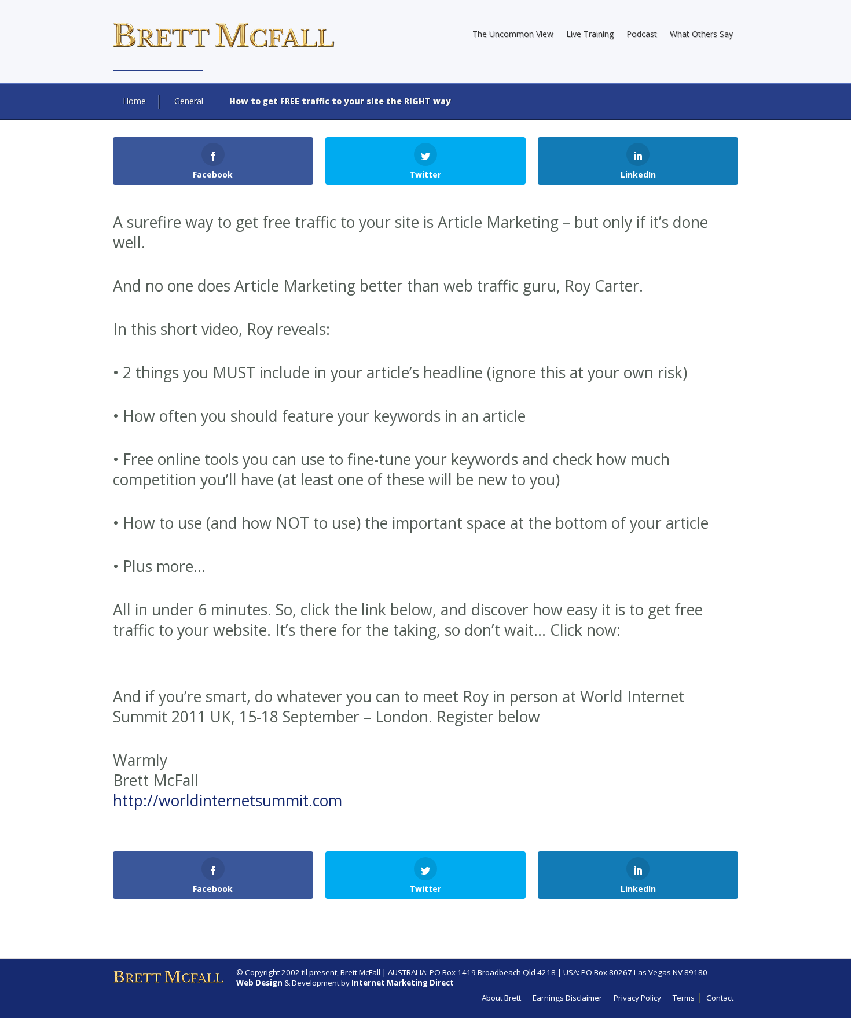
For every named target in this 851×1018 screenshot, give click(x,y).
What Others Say (701, 33)
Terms (684, 998)
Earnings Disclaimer (567, 998)
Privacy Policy (637, 998)
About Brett (501, 998)
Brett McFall (360, 972)
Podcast (641, 33)
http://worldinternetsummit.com (227, 800)
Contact (719, 998)
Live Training (590, 33)
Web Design (259, 983)
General (188, 100)
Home (134, 100)
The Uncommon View (512, 33)
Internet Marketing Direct (402, 983)
